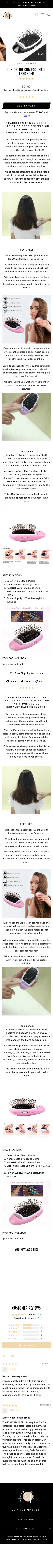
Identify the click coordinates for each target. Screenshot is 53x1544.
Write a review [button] (26, 1345)
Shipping (21, 90)
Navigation (26, 1519)
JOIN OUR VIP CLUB (25, 1510)
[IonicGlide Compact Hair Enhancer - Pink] (11, 1290)
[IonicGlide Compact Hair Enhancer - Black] (8, 1290)
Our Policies (25, 1528)
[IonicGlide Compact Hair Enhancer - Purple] (15, 1290)
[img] (9, 1364)
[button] (26, 78)
